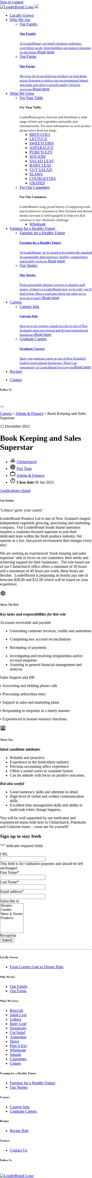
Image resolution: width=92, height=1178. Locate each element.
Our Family (29, 24)
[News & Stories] (11, 914)
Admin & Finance (29, 413)
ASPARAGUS (41, 148)
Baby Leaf (18, 1024)
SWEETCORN (41, 143)
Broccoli (16, 1010)
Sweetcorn (18, 1028)
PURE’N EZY (41, 152)
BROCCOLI (39, 134)
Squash (15, 1054)
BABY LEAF (40, 165)
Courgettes (18, 1059)
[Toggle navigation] (2, 406)
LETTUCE (38, 139)
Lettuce (15, 1019)
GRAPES (37, 183)
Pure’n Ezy (18, 1046)
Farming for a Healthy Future (32, 228)
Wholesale (37, 224)
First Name (9, 872)
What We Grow (22, 93)
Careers (16, 302)
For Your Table (31, 98)
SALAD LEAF (41, 161)
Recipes (16, 371)
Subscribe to (9, 901)
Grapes (15, 1063)
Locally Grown (22, 15)
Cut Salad (17, 1032)
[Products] (11, 918)
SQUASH (37, 156)
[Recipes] (11, 906)
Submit (7, 940)
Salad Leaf (18, 1015)
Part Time (24, 469)
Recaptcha (8, 935)
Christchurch (27, 462)
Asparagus (18, 1037)
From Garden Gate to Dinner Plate (36, 967)
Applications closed (15, 491)
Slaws (14, 1041)
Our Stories (28, 265)
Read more (46, 52)
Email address (12, 891)
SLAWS (36, 174)
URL (4, 854)
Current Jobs (29, 306)
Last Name (9, 882)
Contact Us (18, 1150)
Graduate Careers (33, 339)
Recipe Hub (19, 1131)
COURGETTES (42, 178)
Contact (16, 380)
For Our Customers (35, 187)
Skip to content (11, 2)
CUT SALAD (40, 170)
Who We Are (20, 20)
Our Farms (28, 56)
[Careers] (11, 910)
